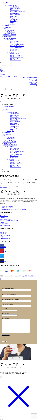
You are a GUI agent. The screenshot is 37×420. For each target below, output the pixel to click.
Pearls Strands (11, 32)
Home (1, 68)
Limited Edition (14, 50)
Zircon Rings (13, 21)
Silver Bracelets (14, 41)
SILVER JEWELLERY (10, 38)
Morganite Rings (14, 13)
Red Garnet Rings (15, 14)
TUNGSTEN (7, 36)
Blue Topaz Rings (15, 8)
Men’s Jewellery (14, 49)
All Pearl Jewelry (11, 30)
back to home (3, 187)
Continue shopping (8, 106)
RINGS (5, 3)
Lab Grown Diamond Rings (18, 11)
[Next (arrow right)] (2, 419)
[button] (8, 76)
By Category (10, 39)
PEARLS (6, 28)
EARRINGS (6, 25)
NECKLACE (7, 27)
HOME (5, 2)
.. (3, 90)
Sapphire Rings (14, 17)
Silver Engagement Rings (17, 44)
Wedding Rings (11, 24)
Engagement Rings (12, 5)
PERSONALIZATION (9, 35)
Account (2, 74)
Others (12, 22)
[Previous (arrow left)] (0, 419)
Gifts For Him (14, 58)
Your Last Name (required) (9, 294)
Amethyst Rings (14, 7)
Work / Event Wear (15, 60)
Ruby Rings (13, 16)
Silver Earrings (14, 43)
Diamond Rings (14, 10)
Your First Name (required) (9, 288)
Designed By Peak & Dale (27, 276)
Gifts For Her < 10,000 (16, 55)
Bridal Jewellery (14, 53)
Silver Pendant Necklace (17, 46)
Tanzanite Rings (14, 19)
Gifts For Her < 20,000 (16, 57)
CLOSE (4, 341)
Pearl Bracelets (11, 33)
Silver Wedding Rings (16, 47)
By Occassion (10, 52)
